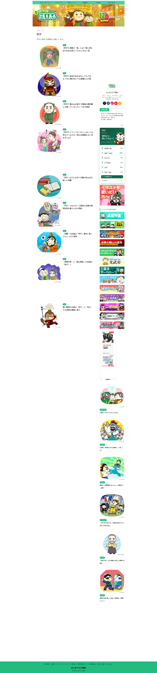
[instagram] (112, 103)
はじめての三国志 (78, 668)
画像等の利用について (83, 664)
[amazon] (119, 103)
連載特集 (85, 2)
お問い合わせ (111, 2)
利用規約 (73, 664)
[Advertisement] (65, 163)
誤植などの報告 (101, 664)
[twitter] (104, 103)
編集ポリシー (54, 664)
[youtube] (116, 103)
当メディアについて (45, 2)
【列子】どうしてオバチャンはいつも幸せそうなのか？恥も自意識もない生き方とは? (78, 135)
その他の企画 (104, 180)
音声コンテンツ (72, 2)
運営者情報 (46, 664)
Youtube (98, 2)
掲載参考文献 (93, 664)
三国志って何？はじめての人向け (109, 412)
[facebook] (108, 103)
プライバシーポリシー (64, 664)
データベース (58, 2)
